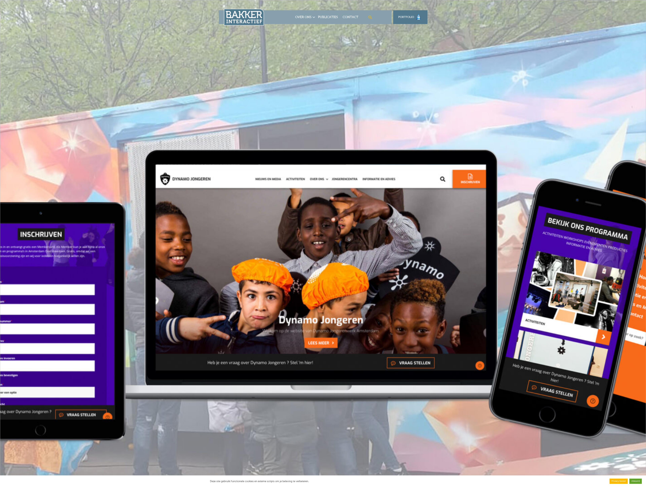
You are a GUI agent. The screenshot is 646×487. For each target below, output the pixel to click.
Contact (350, 17)
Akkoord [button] (635, 481)
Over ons (303, 17)
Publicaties (328, 17)
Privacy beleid (619, 481)
